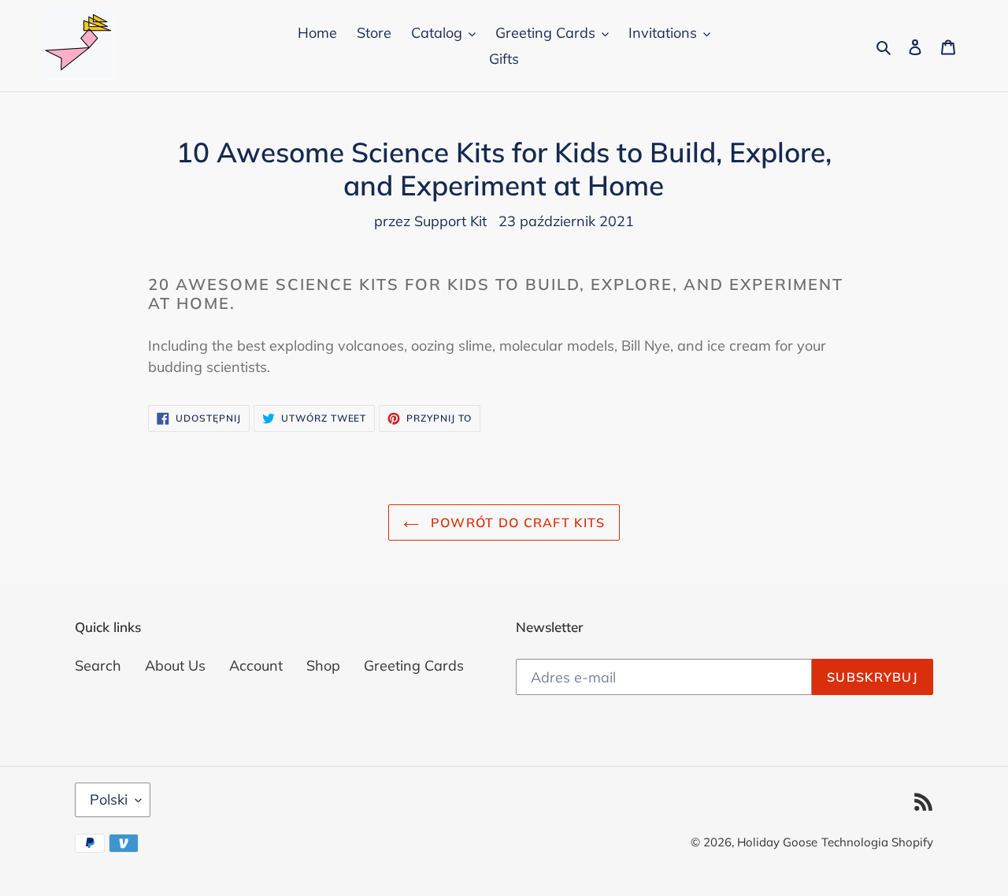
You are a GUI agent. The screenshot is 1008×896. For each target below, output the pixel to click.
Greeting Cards (414, 665)
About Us (175, 665)
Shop (323, 665)
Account (256, 665)
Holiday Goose (777, 842)
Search (98, 665)
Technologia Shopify (877, 842)
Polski (109, 799)
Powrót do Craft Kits (516, 522)
